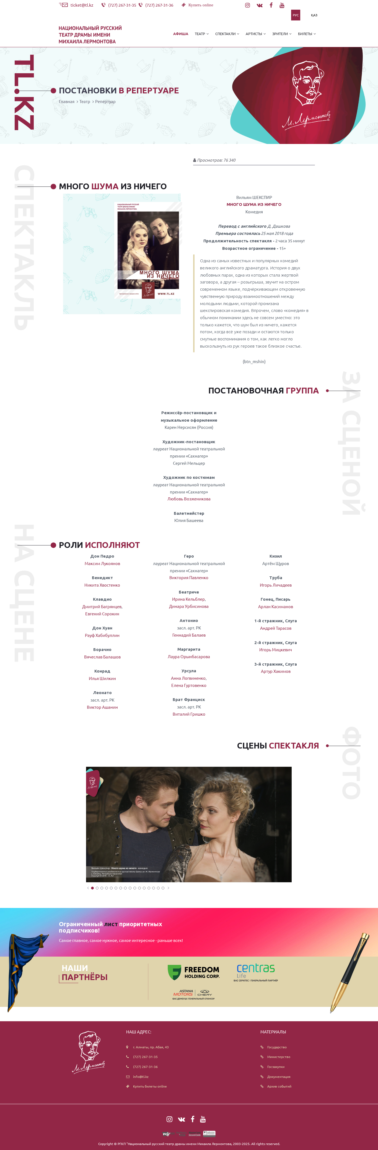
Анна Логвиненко (188, 678)
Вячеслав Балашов (102, 656)
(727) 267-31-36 (145, 1066)
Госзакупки (275, 1066)
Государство (277, 1047)
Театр (84, 101)
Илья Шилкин (102, 678)
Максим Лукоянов (102, 563)
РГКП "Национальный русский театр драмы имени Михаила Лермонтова (174, 1143)
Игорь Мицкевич (275, 649)
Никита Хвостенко (102, 584)
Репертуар (105, 101)
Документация (279, 1076)
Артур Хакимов (276, 671)
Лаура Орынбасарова (189, 656)
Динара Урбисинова (189, 606)
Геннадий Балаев (189, 634)
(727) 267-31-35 (145, 1056)
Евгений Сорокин (102, 613)
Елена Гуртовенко (188, 685)
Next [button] (168, 888)
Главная (66, 101)
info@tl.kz (141, 1076)
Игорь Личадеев (276, 584)
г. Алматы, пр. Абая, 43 (151, 1047)
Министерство (278, 1056)
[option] (189, 824)
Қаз (314, 15)
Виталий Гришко (189, 713)
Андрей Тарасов (275, 628)
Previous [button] (88, 888)
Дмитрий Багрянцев (101, 606)
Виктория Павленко (188, 577)
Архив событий (279, 1086)
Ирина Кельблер (188, 599)
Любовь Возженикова (189, 498)
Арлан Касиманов (275, 606)
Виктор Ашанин (102, 707)
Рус (296, 15)
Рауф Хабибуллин (102, 635)
